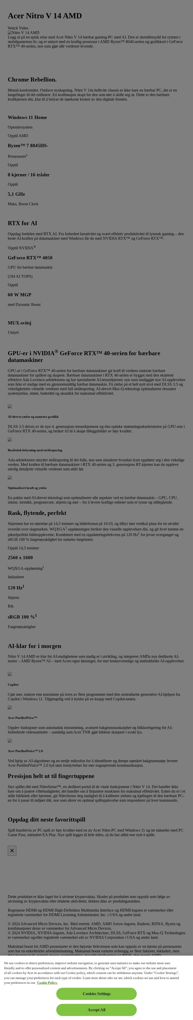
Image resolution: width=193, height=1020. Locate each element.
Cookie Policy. (47, 983)
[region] (96, 988)
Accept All (96, 1010)
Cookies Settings (97, 994)
